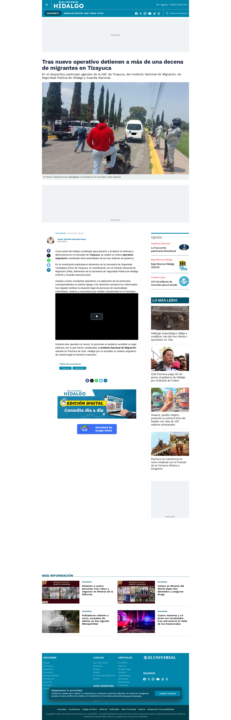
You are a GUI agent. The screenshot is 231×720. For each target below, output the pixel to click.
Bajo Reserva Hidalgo (161, 259)
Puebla (96, 672)
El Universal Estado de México (104, 677)
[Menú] (46, 4)
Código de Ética (89, 709)
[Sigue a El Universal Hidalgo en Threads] (159, 14)
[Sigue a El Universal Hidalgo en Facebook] (137, 14)
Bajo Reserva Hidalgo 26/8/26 (162, 265)
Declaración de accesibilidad (160, 709)
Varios (96, 701)
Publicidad (114, 709)
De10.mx (122, 666)
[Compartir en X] (49, 255)
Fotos (100, 13)
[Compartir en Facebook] (49, 251)
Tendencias (48, 679)
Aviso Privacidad (128, 709)
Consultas (123, 685)
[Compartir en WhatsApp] (49, 260)
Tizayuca (65, 368)
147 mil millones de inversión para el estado (164, 283)
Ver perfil (62, 241)
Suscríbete (53, 13)
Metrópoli (47, 685)
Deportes (47, 682)
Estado (46, 663)
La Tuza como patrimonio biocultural (163, 249)
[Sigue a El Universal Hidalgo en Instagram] (146, 14)
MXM (86, 13)
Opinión (156, 237)
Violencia (103, 709)
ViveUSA (122, 672)
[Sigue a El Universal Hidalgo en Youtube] (150, 14)
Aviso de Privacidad (132, 696)
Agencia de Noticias (73, 13)
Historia (141, 709)
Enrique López (158, 277)
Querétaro (98, 666)
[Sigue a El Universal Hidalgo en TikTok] (155, 14)
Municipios (48, 666)
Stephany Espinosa (160, 243)
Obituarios (123, 679)
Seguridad (60, 233)
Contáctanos (74, 709)
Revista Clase (124, 669)
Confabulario (124, 675)
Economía (48, 672)
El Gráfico (123, 663)
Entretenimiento (51, 675)
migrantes (79, 368)
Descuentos (123, 682)
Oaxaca (96, 669)
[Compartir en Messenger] (49, 265)
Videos (93, 13)
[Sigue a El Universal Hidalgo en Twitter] (141, 14)
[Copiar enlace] (49, 270)
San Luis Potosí (100, 663)
